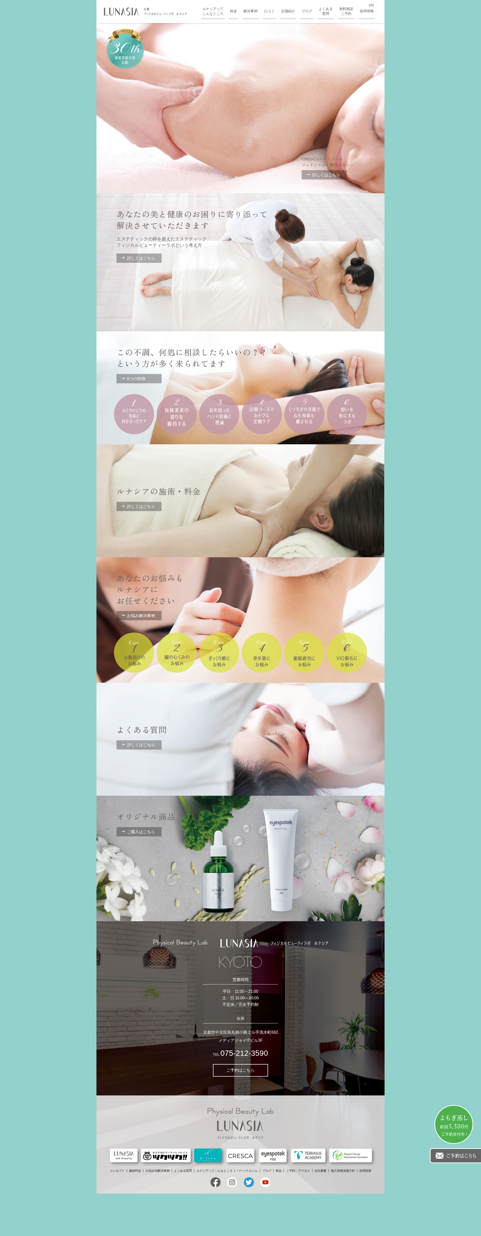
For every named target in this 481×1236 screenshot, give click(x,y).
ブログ (307, 11)
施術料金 (135, 1170)
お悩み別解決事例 (158, 1170)
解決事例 (251, 11)
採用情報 (367, 11)
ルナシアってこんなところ (212, 11)
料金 (233, 11)
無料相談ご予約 (346, 11)
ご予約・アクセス (298, 1170)
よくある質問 (326, 11)
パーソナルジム (247, 1170)
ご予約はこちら (240, 1070)
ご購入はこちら (141, 832)
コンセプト (117, 1170)
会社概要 (320, 1170)
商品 (279, 1170)
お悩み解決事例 (141, 615)
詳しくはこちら (326, 175)
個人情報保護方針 (343, 1170)
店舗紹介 (288, 11)
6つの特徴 (136, 379)
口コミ (269, 11)
